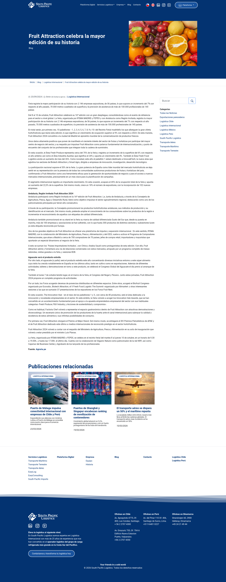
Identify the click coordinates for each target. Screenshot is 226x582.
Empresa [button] (120, 5)
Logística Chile (166, 121)
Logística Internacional (78, 96)
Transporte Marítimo (169, 146)
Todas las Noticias (168, 113)
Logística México (168, 130)
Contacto (137, 5)
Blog (129, 5)
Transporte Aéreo (168, 142)
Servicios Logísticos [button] (105, 5)
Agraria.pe (41, 349)
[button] (186, 5)
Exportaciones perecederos (172, 117)
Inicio (32, 82)
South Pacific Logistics (170, 138)
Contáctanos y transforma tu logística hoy (51, 553)
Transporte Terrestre (169, 150)
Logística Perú (166, 134)
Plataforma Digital (87, 5)
